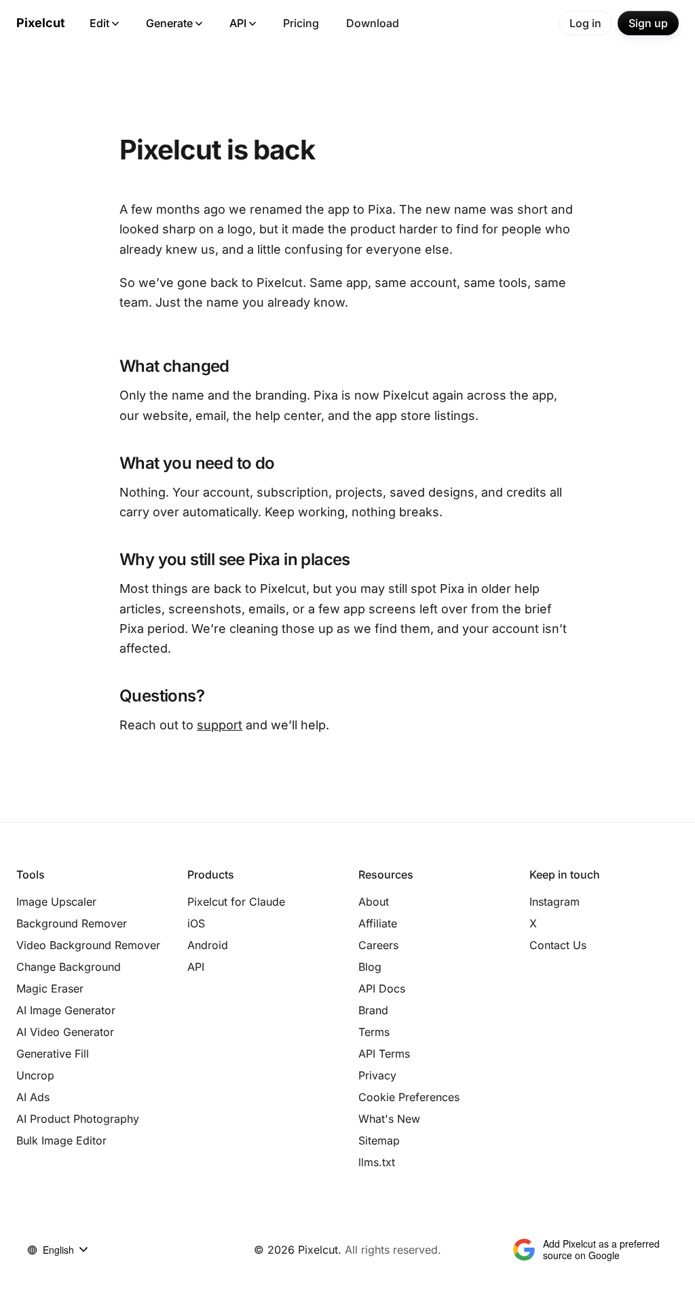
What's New (389, 1119)
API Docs (381, 988)
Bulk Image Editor (61, 1140)
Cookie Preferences (408, 1097)
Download (372, 23)
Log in (585, 23)
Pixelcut (40, 23)
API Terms (384, 1053)
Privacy (377, 1075)
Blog (369, 967)
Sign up (648, 23)
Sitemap (379, 1140)
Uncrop (35, 1075)
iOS (196, 923)
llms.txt (376, 1162)
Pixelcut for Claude (236, 901)
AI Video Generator (65, 1032)
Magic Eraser (49, 988)
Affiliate (377, 923)
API (237, 23)
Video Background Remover (88, 945)
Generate (169, 23)
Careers (378, 945)
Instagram (554, 901)
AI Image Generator (65, 1010)
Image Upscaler (56, 901)
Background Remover (71, 923)
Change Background (68, 967)
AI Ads (33, 1097)
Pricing (301, 23)
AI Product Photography (77, 1119)
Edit (99, 23)
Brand (373, 1010)
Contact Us (557, 945)
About (373, 901)
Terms (374, 1032)
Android (207, 945)
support (219, 725)
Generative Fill (52, 1053)
